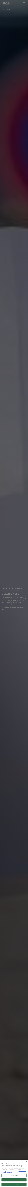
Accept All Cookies (14, 1184)
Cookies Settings (14, 1175)
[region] (14, 1173)
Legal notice (9, 1172)
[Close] (26, 1161)
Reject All (14, 1180)
